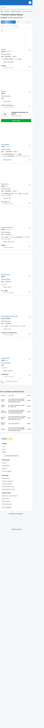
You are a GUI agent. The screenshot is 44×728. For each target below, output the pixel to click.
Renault (3, 49)
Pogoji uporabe (6, 478)
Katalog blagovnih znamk (8, 489)
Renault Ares (5, 184)
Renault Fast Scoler (7, 227)
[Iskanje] (30, 7)
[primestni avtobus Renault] (16, 39)
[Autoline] (2, 11)
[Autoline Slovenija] (10, 2)
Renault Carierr (5, 274)
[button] (30, 2)
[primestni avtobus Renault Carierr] (16, 264)
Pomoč (4, 449)
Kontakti (4, 452)
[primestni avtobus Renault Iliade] (16, 134)
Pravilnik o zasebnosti (7, 481)
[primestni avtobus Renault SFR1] (16, 347)
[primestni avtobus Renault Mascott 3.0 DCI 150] (16, 305)
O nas (3, 446)
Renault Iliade (5, 144)
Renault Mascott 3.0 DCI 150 (9, 316)
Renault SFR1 (5, 358)
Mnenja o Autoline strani (8, 486)
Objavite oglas (16, 120)
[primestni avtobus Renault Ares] (16, 173)
